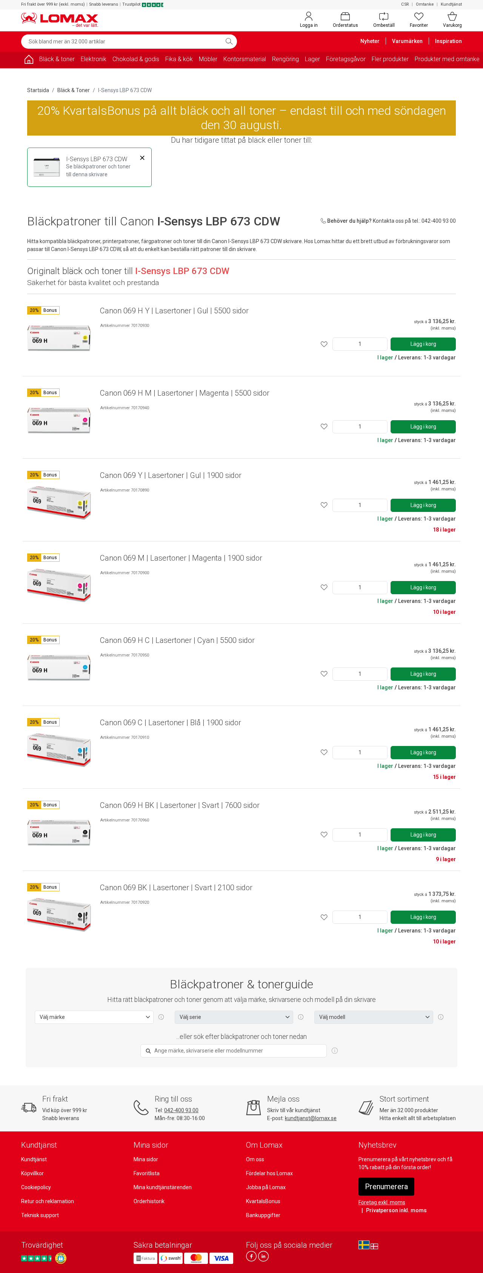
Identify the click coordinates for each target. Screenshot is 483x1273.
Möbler (208, 59)
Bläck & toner (57, 59)
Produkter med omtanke (447, 59)
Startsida (38, 90)
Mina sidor (146, 1159)
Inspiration (448, 41)
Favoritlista (147, 1173)
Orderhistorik (149, 1201)
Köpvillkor (32, 1173)
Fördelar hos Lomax (269, 1173)
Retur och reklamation (47, 1201)
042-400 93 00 (181, 1110)
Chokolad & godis (135, 59)
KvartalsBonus (263, 1201)
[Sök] (229, 41)
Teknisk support (40, 1215)
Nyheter (370, 41)
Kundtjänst (451, 4)
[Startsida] (28, 60)
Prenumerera (386, 1186)
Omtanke (425, 4)
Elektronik (93, 59)
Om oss (255, 1159)
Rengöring (285, 59)
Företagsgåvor (346, 59)
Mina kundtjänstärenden (163, 1187)
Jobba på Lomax (266, 1187)
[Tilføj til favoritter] (324, 344)
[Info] (335, 1051)
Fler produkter (390, 59)
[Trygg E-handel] (60, 1258)
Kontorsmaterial (244, 59)
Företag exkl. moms (381, 1202)
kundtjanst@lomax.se (311, 1118)
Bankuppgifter (263, 1215)
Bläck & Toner (73, 90)
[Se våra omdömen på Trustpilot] (37, 1258)
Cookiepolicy (36, 1187)
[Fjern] (142, 158)
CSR (405, 4)
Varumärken (407, 41)
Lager (312, 59)
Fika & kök (179, 59)
